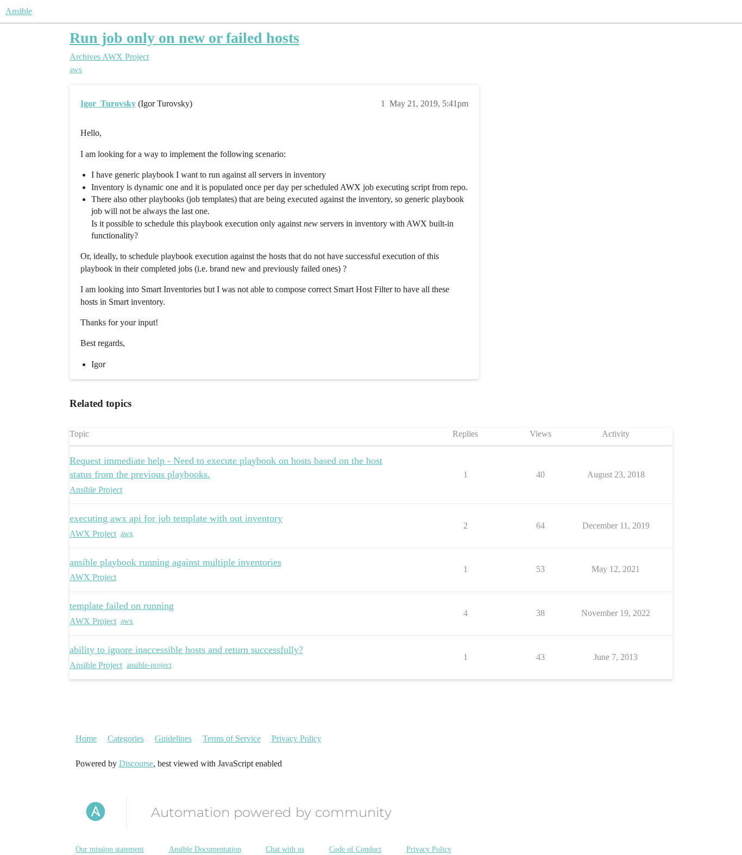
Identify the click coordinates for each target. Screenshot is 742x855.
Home (86, 738)
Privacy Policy (297, 738)
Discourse (136, 763)
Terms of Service (232, 738)
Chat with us (285, 849)
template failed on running (122, 605)
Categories (126, 738)
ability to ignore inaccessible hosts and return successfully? (186, 649)
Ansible (18, 11)
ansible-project (149, 665)
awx (76, 70)
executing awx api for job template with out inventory (176, 518)
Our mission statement (110, 849)
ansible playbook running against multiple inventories (175, 562)
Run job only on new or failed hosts (184, 37)
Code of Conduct (355, 849)
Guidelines (173, 738)
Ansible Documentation (205, 849)
